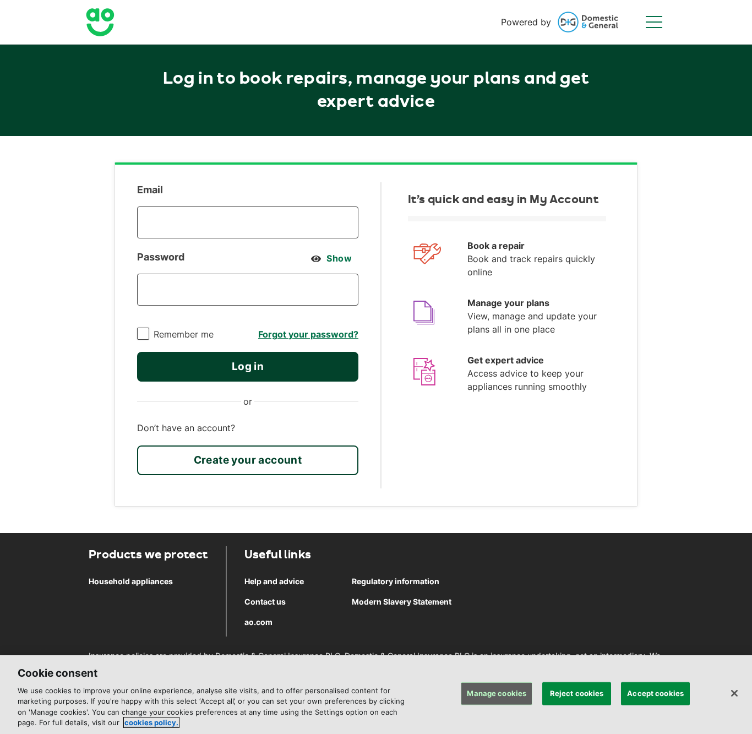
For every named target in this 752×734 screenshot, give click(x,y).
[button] (247, 367)
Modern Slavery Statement (401, 601)
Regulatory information (395, 581)
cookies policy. (151, 722)
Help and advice (274, 581)
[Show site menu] (654, 22)
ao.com (258, 622)
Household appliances (131, 581)
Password (160, 257)
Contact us (265, 601)
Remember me (184, 334)
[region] (376, 694)
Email (150, 189)
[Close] (734, 693)
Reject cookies (577, 693)
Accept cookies (655, 693)
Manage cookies (496, 693)
